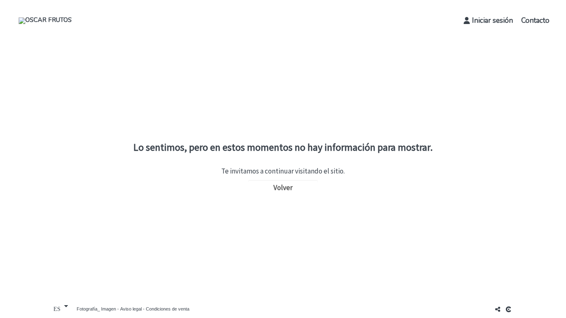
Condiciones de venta (167, 308)
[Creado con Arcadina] (509, 309)
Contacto (535, 20)
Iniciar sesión (492, 20)
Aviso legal (131, 308)
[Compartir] (497, 309)
